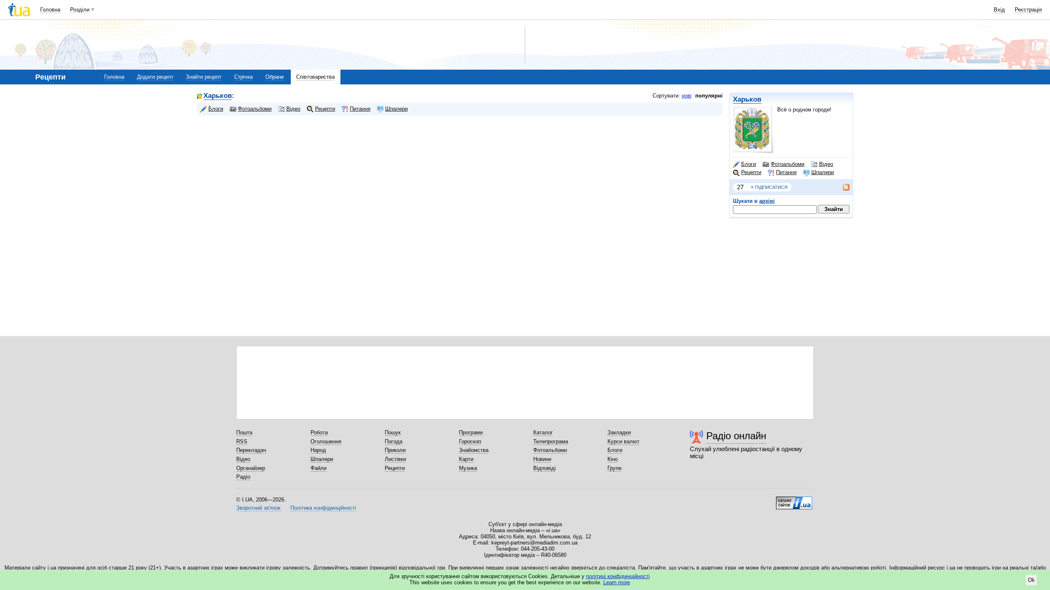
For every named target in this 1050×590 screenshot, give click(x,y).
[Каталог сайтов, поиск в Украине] (794, 500)
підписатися (769, 187)
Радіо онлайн (736, 435)
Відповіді (544, 468)
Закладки (619, 432)
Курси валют (623, 441)
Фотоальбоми (787, 164)
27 (740, 187)
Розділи (79, 10)
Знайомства (473, 450)
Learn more (616, 582)
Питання (786, 172)
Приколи (395, 450)
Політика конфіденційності (323, 508)
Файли (318, 468)
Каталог (543, 432)
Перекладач (251, 450)
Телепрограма (550, 441)
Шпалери (822, 172)
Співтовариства (315, 77)
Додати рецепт (155, 77)
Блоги (748, 164)
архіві (767, 201)
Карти (466, 459)
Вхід (999, 10)
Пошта (244, 432)
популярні (709, 96)
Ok (1031, 580)
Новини (542, 459)
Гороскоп (470, 441)
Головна (50, 10)
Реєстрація (1028, 10)
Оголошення (325, 441)
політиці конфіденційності (618, 576)
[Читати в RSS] (842, 187)
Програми (471, 432)
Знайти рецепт (203, 77)
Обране (274, 77)
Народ (318, 450)
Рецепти (751, 172)
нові (687, 96)
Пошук (393, 432)
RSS (241, 441)
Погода (393, 441)
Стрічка (243, 77)
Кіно (612, 459)
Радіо (243, 477)
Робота (319, 432)
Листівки (395, 459)
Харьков (747, 99)
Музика (468, 468)
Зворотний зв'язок (258, 508)
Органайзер (250, 468)
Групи (614, 468)
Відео (826, 164)
